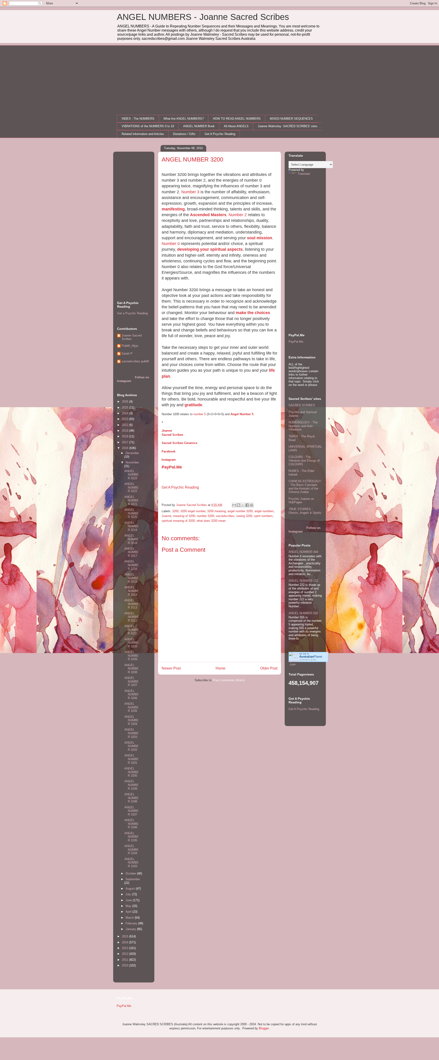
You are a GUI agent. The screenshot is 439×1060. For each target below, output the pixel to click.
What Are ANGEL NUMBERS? (183, 118)
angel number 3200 (240, 511)
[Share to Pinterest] (251, 505)
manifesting (173, 209)
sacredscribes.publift (135, 361)
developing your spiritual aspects (210, 249)
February (132, 923)
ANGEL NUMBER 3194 (131, 849)
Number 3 (190, 192)
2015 (125, 936)
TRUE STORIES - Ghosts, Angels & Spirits (305, 510)
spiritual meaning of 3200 (178, 520)
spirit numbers (263, 516)
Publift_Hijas (130, 345)
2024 (125, 413)
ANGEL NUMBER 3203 (131, 733)
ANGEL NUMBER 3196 (131, 823)
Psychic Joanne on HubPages (301, 500)
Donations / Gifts (184, 134)
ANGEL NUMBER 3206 (131, 694)
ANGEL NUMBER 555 (303, 613)
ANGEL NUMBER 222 (303, 580)
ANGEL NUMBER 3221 (131, 500)
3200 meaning (216, 511)
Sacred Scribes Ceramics (179, 443)
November (132, 462)
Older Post (268, 668)
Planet (310, 656)
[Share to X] (243, 505)
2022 (125, 425)
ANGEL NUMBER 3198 (131, 798)
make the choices (253, 312)
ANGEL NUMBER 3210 (131, 643)
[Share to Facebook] (247, 505)
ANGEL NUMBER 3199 (131, 785)
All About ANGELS (236, 126)
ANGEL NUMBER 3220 (131, 513)
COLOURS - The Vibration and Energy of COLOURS (304, 460)
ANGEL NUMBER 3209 (131, 655)
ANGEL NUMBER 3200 (131, 772)
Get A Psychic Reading (220, 134)
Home (220, 668)
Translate (304, 173)
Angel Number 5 (241, 414)
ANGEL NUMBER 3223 (131, 474)
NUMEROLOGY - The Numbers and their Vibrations (303, 426)
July (129, 894)
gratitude (193, 405)
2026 (125, 401)
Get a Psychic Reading (132, 313)
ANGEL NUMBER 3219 (131, 526)
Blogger (264, 1028)
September (133, 879)
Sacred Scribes (172, 434)
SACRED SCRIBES (302, 405)
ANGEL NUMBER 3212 (131, 617)
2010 (125, 965)
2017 (125, 442)
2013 (125, 948)
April (129, 911)
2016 (125, 448)
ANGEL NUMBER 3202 (131, 746)
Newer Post (171, 668)
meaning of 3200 (184, 516)
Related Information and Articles (143, 134)
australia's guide (307, 659)
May (129, 906)
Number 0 (171, 243)
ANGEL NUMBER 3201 (131, 759)
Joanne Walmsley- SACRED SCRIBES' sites (287, 126)
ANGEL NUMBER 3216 (131, 565)
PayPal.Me (172, 467)
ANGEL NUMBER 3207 (131, 681)
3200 (175, 511)
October (131, 873)
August (131, 888)
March (130, 917)
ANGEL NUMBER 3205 (131, 707)
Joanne (167, 430)
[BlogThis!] (238, 505)
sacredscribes (225, 516)
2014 (125, 942)
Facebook (168, 451)
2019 (125, 430)
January (131, 929)
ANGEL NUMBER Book (199, 126)
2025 (125, 407)
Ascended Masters (208, 215)
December (132, 453)
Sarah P (127, 353)
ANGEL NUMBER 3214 (131, 591)
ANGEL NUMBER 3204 (131, 720)
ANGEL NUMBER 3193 (131, 862)
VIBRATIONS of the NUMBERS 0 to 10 (148, 126)
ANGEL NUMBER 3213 (131, 604)
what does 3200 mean (211, 520)
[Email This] (234, 505)
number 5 (199, 414)
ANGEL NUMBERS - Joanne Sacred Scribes (203, 17)
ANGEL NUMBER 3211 (131, 629)
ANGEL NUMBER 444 (303, 552)
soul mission (259, 238)
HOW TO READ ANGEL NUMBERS (237, 118)
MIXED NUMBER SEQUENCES (291, 118)
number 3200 (205, 516)
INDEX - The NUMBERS (138, 118)
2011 (125, 959)
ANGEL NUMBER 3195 (131, 836)
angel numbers (264, 511)
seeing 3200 (244, 516)
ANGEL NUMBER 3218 (131, 539)
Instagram (169, 459)
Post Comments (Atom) (228, 680)
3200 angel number (192, 511)
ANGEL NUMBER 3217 (131, 552)
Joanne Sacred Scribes (132, 337)
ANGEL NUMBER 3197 (131, 811)
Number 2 (238, 215)
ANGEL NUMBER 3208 (131, 668)
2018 (125, 436)
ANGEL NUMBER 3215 (131, 578)
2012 (125, 953)
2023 (125, 419)
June (129, 900)
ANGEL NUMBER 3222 (131, 487)
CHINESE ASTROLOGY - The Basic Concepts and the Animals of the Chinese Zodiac (305, 486)
